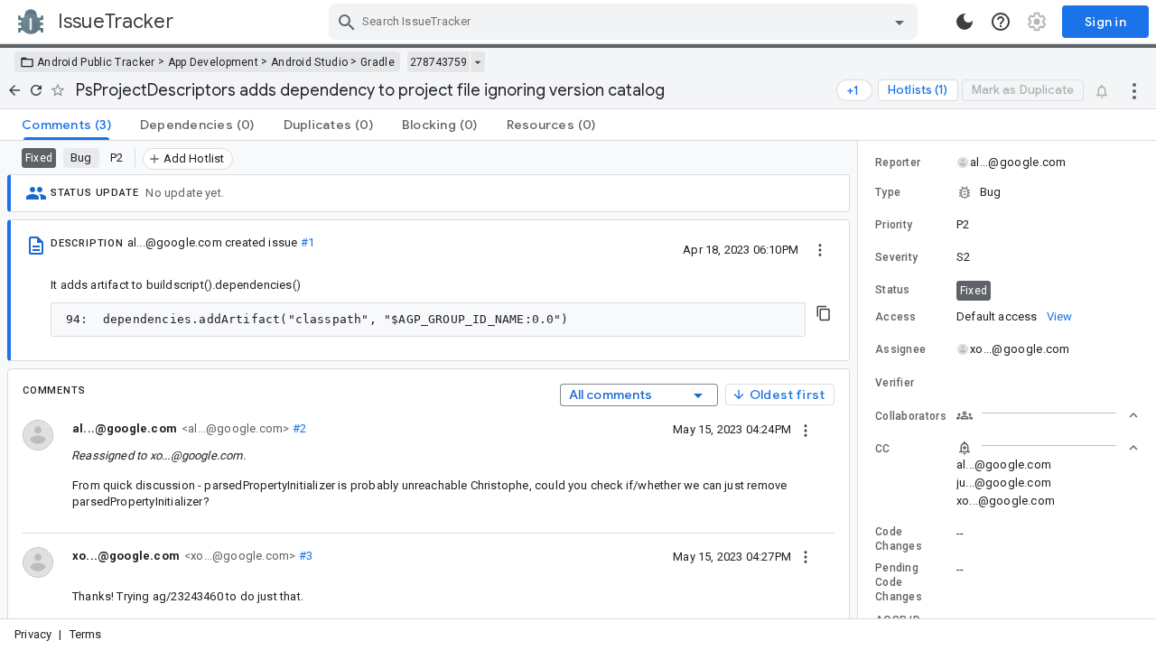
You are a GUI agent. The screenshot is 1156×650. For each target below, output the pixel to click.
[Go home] (14, 90)
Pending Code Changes (898, 582)
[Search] (347, 21)
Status (892, 289)
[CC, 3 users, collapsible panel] (1047, 448)
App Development (213, 62)
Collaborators (910, 416)
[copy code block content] (823, 313)
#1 (307, 242)
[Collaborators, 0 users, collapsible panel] (1047, 415)
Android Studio (309, 62)
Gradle (377, 62)
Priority (893, 224)
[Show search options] (899, 21)
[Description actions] (820, 249)
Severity (896, 257)
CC (882, 448)
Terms (86, 634)
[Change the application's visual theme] (964, 22)
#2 (297, 428)
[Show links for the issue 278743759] (477, 62)
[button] (1007, 192)
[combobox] (625, 21)
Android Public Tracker (96, 62)
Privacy (32, 634)
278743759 (438, 62)
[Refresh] (36, 90)
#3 (303, 555)
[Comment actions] (805, 428)
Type (887, 192)
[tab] (66, 124)
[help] (1001, 22)
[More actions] (1134, 90)
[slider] (860, 379)
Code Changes (898, 538)
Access (896, 317)
